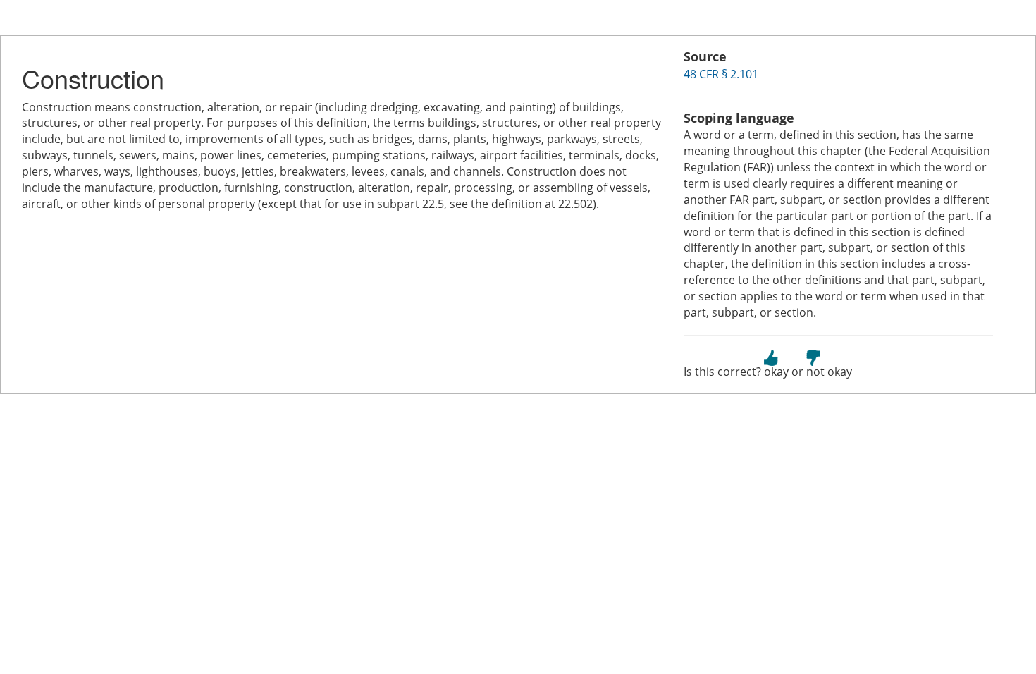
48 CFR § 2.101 (721, 74)
